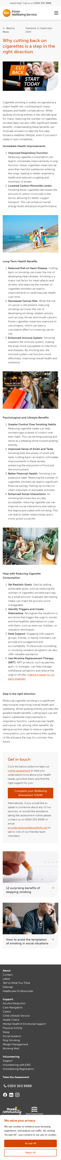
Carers (7, 1011)
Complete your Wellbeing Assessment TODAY (30, 793)
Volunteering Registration (18, 1069)
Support (8, 999)
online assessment (19, 770)
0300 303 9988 (42, 3)
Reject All (30, 1152)
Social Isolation (12, 1036)
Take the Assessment (16, 1077)
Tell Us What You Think (16, 982)
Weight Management (15, 1044)
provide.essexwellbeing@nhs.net (27, 827)
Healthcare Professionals (18, 991)
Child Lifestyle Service (16, 1015)
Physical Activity (12, 1028)
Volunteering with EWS (17, 1064)
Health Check (11, 1019)
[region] (30, 1137)
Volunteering (11, 1056)
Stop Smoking (11, 1040)
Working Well (11, 1048)
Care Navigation (12, 1007)
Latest (6, 978)
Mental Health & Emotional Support (24, 1023)
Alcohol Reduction (14, 1003)
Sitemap (8, 987)
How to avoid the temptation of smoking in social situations (27, 941)
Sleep (6, 1032)
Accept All (30, 1143)
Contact (8, 974)
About (7, 970)
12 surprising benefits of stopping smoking (23, 890)
